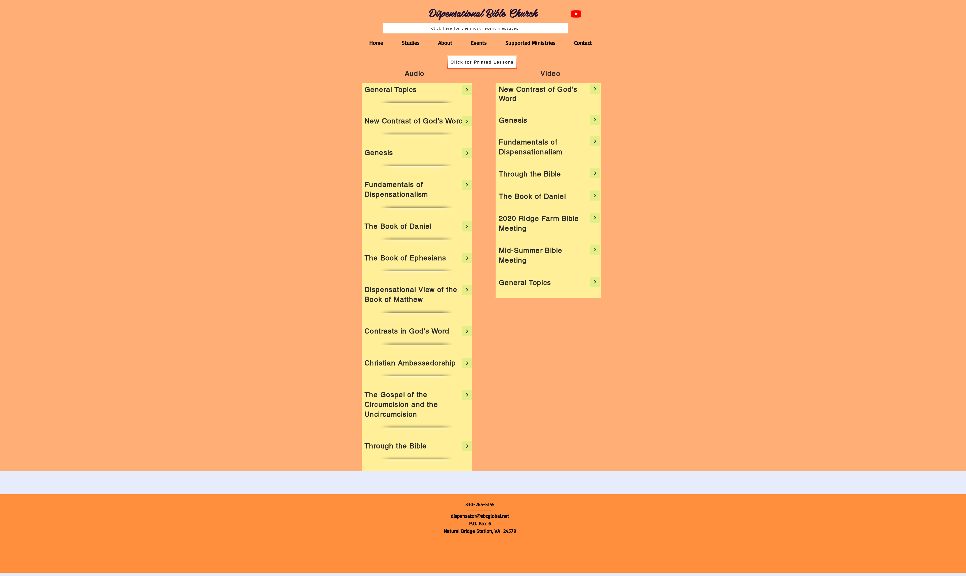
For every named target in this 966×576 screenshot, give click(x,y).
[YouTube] (576, 14)
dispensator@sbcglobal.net (480, 516)
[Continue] (467, 90)
